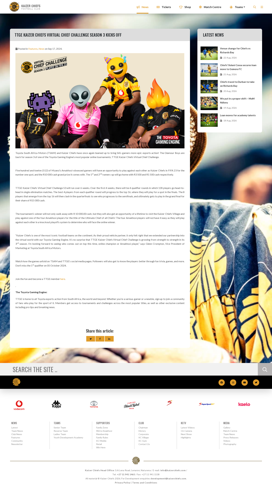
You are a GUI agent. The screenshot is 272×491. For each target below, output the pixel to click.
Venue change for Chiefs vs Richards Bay (235, 50)
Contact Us (144, 444)
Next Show (186, 434)
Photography (229, 444)
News (144, 7)
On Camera (186, 431)
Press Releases (230, 437)
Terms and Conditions (144, 482)
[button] (262, 8)
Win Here (100, 447)
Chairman (143, 427)
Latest (14, 427)
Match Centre (212, 7)
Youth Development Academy (68, 437)
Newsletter (17, 444)
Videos (226, 440)
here (62, 278)
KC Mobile (101, 440)
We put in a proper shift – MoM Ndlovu (237, 100)
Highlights (186, 437)
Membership (102, 434)
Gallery (226, 427)
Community (17, 440)
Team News (17, 431)
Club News (16, 434)
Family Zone (102, 427)
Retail (99, 444)
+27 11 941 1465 (126, 474)
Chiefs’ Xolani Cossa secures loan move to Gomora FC (238, 67)
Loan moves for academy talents (238, 115)
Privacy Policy (122, 482)
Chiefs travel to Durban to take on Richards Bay (237, 83)
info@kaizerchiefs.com (173, 470)
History (142, 431)
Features (33, 48)
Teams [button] (238, 7)
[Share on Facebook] (100, 339)
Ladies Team (60, 434)
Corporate (144, 434)
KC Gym (143, 440)
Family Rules (102, 437)
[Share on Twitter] (90, 339)
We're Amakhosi (104, 431)
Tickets (166, 7)
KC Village (144, 437)
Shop (187, 7)
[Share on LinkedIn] (109, 339)
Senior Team (60, 427)
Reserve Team (61, 431)
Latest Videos (188, 427)
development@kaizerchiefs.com (168, 478)
